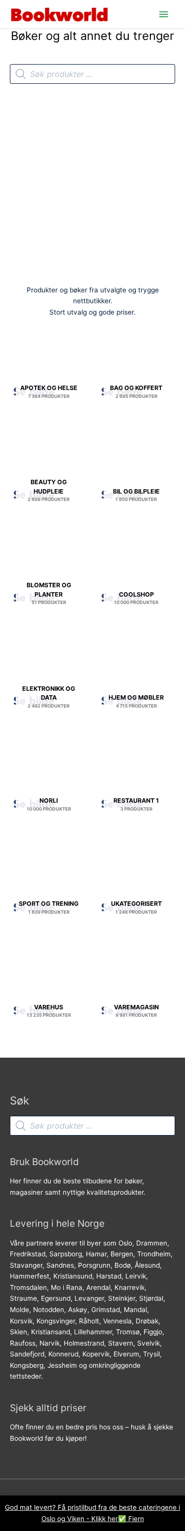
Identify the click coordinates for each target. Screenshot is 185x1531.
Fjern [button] (136, 1519)
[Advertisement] (92, 181)
